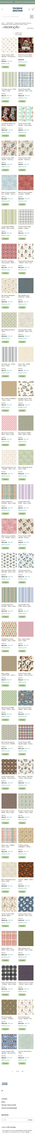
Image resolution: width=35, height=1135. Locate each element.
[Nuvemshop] (8, 1127)
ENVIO (3, 1102)
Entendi (27, 1132)
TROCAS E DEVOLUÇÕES (8, 1105)
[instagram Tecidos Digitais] (2, 1091)
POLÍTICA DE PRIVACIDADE (9, 1108)
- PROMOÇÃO (9, 23)
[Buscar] (32, 17)
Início (2, 23)
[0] (33, 9)
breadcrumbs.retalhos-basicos (23, 23)
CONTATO (4, 1099)
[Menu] (2, 9)
